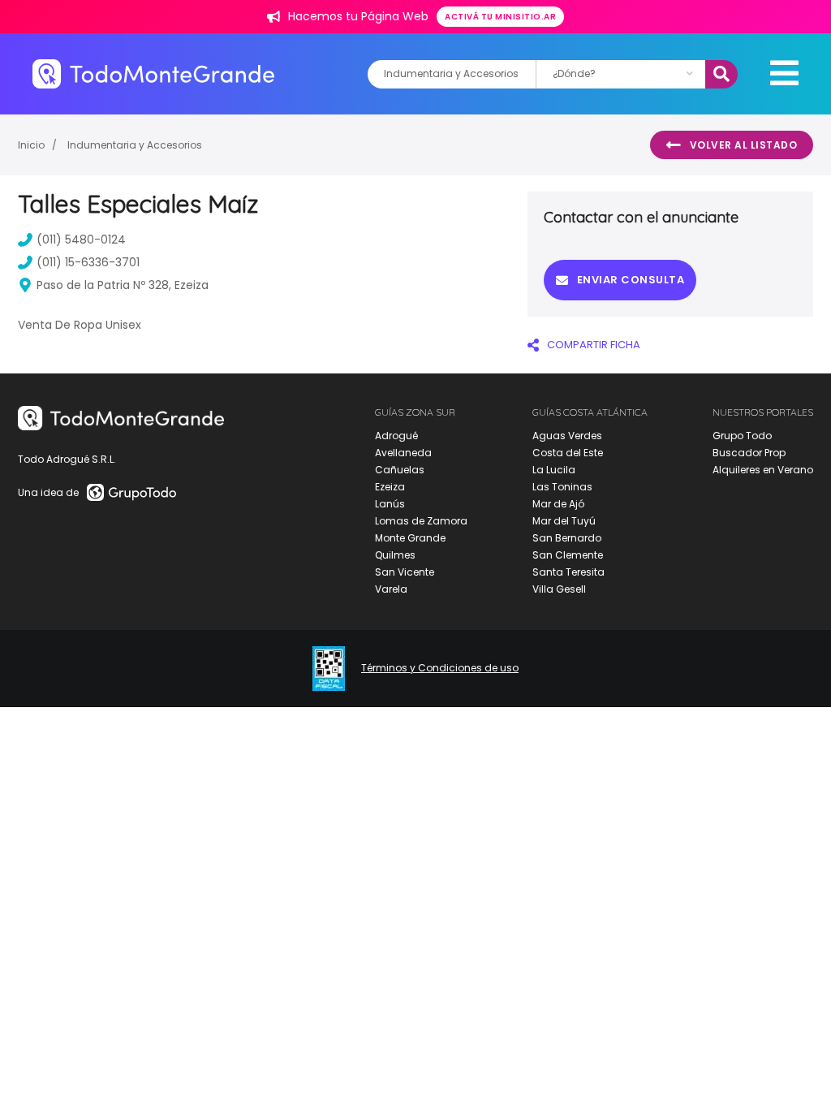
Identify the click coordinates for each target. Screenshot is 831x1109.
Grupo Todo (742, 435)
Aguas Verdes (567, 435)
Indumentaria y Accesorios (134, 145)
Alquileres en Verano (763, 470)
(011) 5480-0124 (81, 239)
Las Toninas (562, 487)
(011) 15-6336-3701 (88, 262)
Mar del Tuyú (564, 521)
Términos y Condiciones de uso (440, 668)
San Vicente (404, 572)
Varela (391, 589)
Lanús (390, 504)
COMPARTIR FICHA (593, 344)
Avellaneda (403, 453)
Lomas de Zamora (421, 521)
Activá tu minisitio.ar (500, 17)
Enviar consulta (631, 279)
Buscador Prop (749, 453)
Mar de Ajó (558, 504)
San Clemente (567, 555)
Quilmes (395, 555)
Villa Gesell (559, 589)
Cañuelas (399, 470)
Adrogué (396, 435)
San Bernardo (566, 538)
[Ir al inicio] (153, 73)
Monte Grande (410, 538)
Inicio (31, 145)
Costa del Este (567, 453)
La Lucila (553, 470)
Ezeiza (390, 487)
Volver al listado (744, 145)
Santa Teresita (568, 572)
